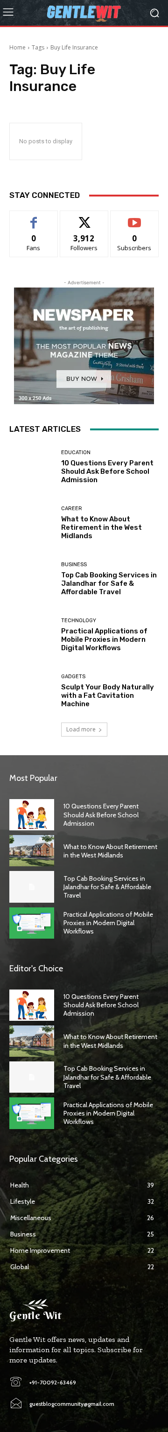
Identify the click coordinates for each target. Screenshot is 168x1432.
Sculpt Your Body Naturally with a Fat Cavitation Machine (107, 695)
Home (17, 47)
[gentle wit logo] (84, 12)
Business (74, 564)
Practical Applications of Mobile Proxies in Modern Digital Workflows (104, 639)
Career (71, 508)
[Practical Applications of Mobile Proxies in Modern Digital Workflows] (31, 634)
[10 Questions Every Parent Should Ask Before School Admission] (31, 466)
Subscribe (134, 217)
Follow (84, 217)
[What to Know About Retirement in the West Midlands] (31, 522)
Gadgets (73, 676)
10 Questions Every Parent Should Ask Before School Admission (107, 471)
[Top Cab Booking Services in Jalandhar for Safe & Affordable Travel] (31, 578)
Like (33, 217)
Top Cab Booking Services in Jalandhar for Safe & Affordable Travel (109, 583)
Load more (81, 729)
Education (76, 452)
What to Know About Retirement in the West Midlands (101, 527)
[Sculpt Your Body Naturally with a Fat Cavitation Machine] (31, 690)
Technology (78, 620)
